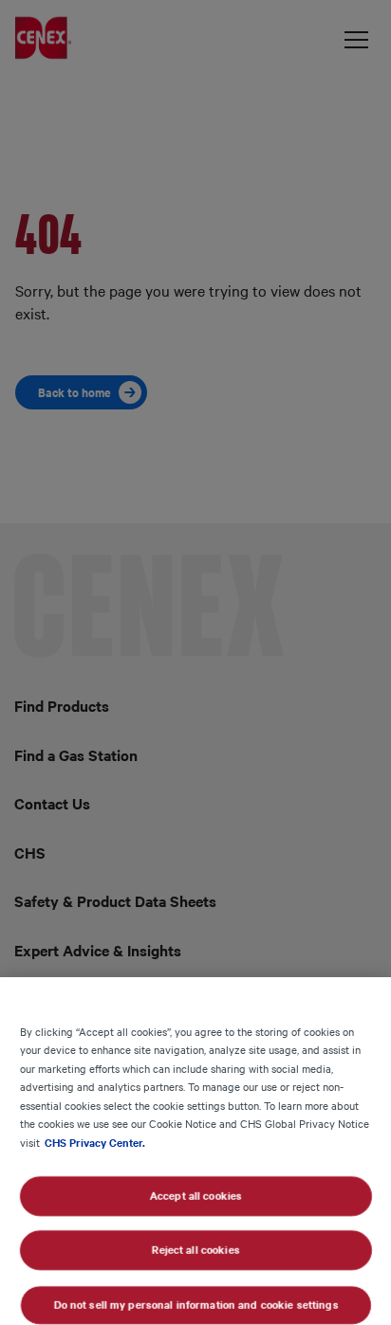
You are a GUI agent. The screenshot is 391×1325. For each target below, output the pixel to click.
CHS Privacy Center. (95, 1142)
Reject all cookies (195, 1250)
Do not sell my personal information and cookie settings (195, 1304)
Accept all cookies (195, 1195)
